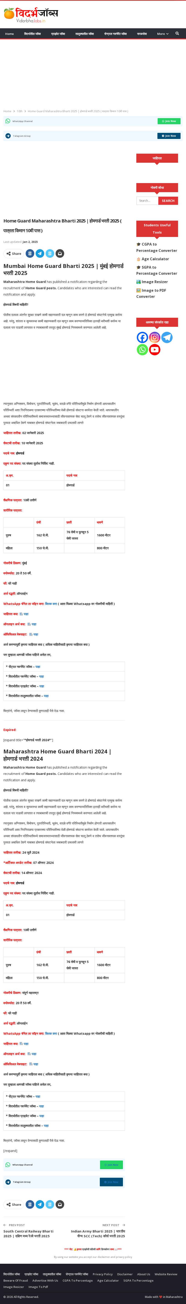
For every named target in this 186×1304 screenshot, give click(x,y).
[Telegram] (167, 337)
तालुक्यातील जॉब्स (85, 34)
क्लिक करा (51, 604)
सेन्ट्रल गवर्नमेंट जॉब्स (115, 34)
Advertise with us (45, 1280)
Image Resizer (155, 281)
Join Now (170, 121)
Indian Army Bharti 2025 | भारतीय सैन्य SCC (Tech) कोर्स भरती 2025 (98, 1233)
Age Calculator (155, 258)
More (161, 34)
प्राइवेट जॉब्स (58, 34)
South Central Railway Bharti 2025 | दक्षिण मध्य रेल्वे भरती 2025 (28, 1233)
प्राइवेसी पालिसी (88, 1249)
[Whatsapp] (142, 349)
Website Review (166, 1274)
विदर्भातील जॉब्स (32, 34)
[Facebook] (142, 337)
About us (143, 1274)
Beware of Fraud (15, 1280)
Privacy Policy (103, 1274)
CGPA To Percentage (78, 1280)
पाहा (26, 614)
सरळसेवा (142, 34)
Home (9, 34)
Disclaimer (125, 1274)
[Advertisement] (129, 14)
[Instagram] (154, 337)
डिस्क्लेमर (105, 1249)
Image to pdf (38, 1287)
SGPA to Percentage (138, 1280)
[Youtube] (154, 349)
